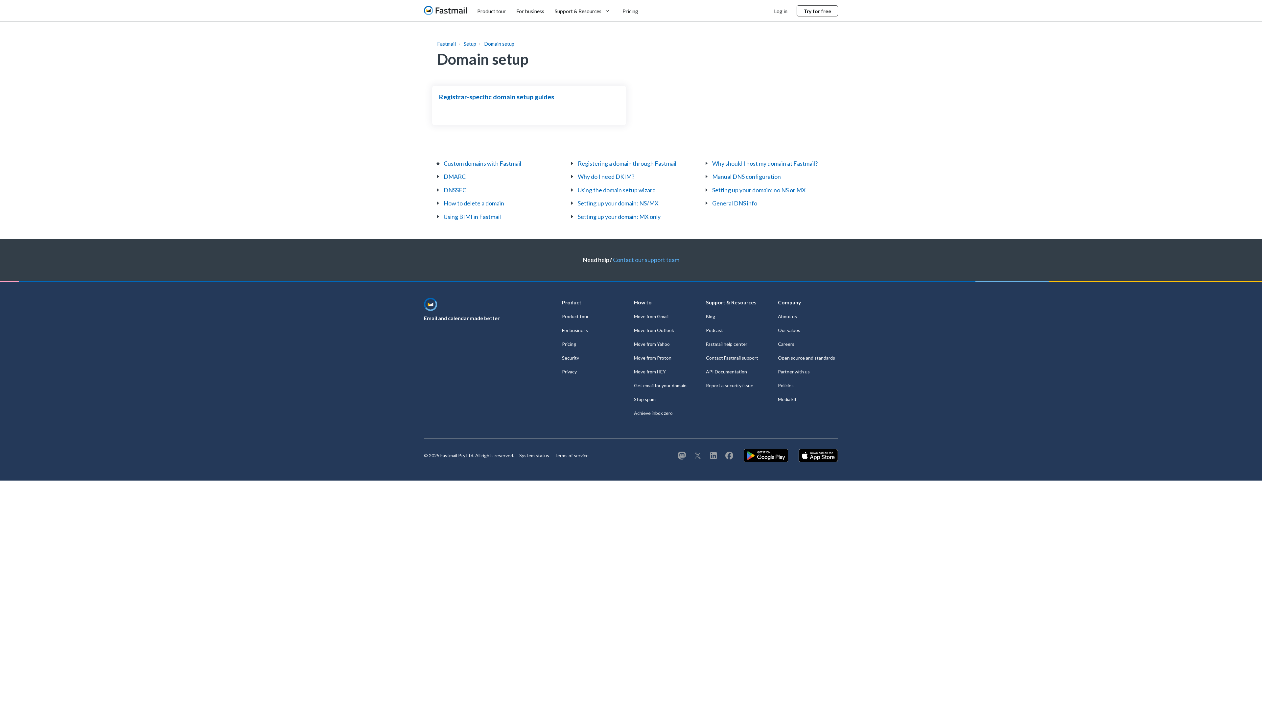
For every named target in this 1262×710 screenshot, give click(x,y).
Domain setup (499, 44)
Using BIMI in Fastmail (472, 216)
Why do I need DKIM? (606, 176)
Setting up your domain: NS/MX (618, 203)
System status (534, 455)
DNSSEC (455, 190)
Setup (470, 44)
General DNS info (734, 203)
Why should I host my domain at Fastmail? (765, 163)
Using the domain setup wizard (617, 190)
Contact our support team (646, 259)
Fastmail (446, 44)
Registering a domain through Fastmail (627, 163)
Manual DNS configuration (746, 176)
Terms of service (571, 455)
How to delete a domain (474, 203)
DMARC (455, 176)
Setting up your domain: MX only (619, 216)
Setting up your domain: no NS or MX (759, 190)
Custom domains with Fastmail (482, 163)
